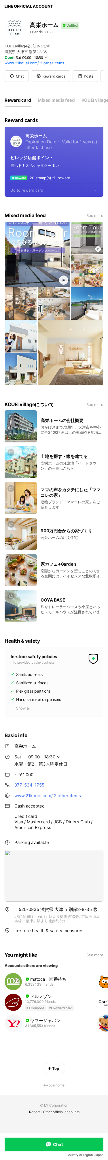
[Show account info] (70, 25)
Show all (23, 708)
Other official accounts (61, 1112)
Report (34, 1112)
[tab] (18, 100)
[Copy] (95, 909)
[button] (50, 76)
